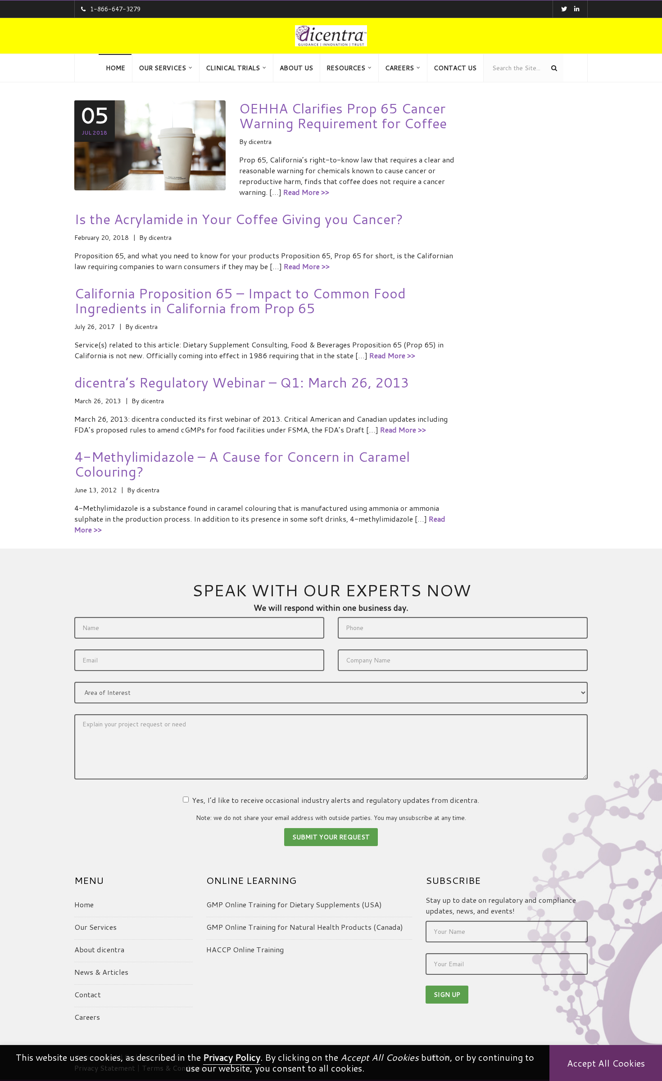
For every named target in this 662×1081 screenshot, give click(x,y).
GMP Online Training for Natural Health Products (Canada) (304, 927)
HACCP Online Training (245, 949)
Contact (87, 994)
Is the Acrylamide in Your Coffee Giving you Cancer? (238, 219)
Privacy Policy (231, 1057)
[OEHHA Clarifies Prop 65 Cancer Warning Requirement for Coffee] (150, 149)
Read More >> (306, 192)
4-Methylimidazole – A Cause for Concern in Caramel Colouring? (242, 464)
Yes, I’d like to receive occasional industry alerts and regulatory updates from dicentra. (335, 800)
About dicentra (99, 949)
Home (84, 904)
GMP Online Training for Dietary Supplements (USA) (294, 904)
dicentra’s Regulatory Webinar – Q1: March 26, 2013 (241, 382)
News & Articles (101, 972)
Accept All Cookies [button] (606, 1063)
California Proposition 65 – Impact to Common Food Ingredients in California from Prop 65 (240, 300)
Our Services (95, 927)
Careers (87, 1017)
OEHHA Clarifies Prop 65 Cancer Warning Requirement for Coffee (343, 116)
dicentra (260, 141)
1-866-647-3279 (115, 9)
